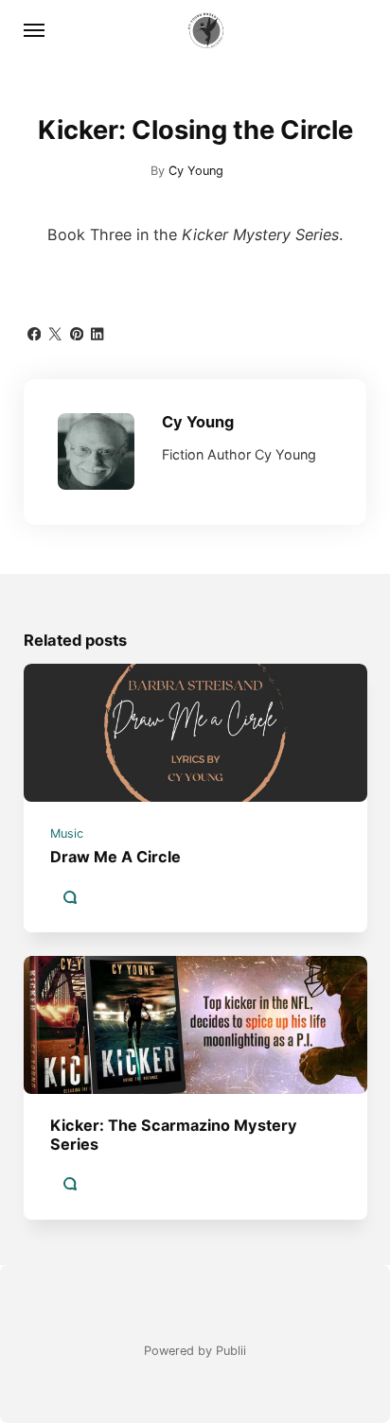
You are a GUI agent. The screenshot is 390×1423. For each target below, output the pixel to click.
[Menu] (35, 30)
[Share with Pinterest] (76, 332)
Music (66, 834)
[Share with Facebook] (34, 332)
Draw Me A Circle (115, 856)
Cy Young (195, 171)
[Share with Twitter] (55, 332)
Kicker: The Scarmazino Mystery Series (173, 1134)
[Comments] (69, 898)
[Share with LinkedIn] (97, 332)
